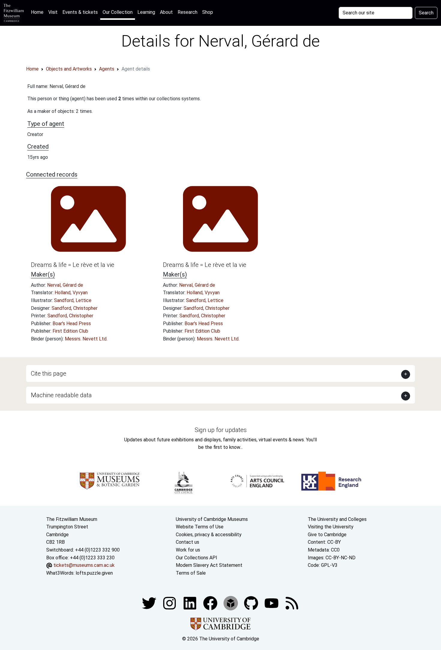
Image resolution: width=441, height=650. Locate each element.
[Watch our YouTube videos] (272, 603)
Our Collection (118, 12)
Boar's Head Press (71, 323)
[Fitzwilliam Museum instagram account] (170, 603)
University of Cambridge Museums (212, 519)
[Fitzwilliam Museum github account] (252, 603)
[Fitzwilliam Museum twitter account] (150, 603)
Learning (146, 12)
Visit (53, 12)
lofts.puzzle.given (94, 573)
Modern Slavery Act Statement (209, 565)
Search (426, 13)
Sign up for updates (221, 430)
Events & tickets (80, 12)
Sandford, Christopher (75, 308)
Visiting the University (330, 527)
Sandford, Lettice (73, 300)
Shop (207, 12)
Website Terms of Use (200, 527)
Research (187, 12)
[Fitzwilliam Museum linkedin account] (211, 603)
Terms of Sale (191, 573)
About (166, 12)
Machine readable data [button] (61, 395)
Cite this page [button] (48, 373)
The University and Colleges (337, 519)
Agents (106, 69)
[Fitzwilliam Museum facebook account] (190, 603)
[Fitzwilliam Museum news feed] (292, 603)
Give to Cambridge (327, 534)
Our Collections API (196, 558)
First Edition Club (70, 331)
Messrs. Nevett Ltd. (86, 339)
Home (38, 12)
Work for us (188, 550)
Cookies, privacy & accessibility (209, 534)
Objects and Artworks (69, 69)
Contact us (187, 542)
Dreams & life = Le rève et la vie (72, 264)
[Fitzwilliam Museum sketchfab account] (231, 603)
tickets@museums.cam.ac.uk (84, 565)
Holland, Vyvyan (71, 292)
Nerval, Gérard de (65, 285)
